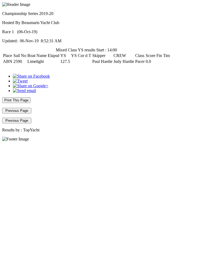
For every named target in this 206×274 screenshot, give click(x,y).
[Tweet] (20, 81)
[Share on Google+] (30, 85)
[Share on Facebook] (31, 76)
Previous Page (16, 111)
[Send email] (24, 90)
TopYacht (31, 130)
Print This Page (16, 100)
